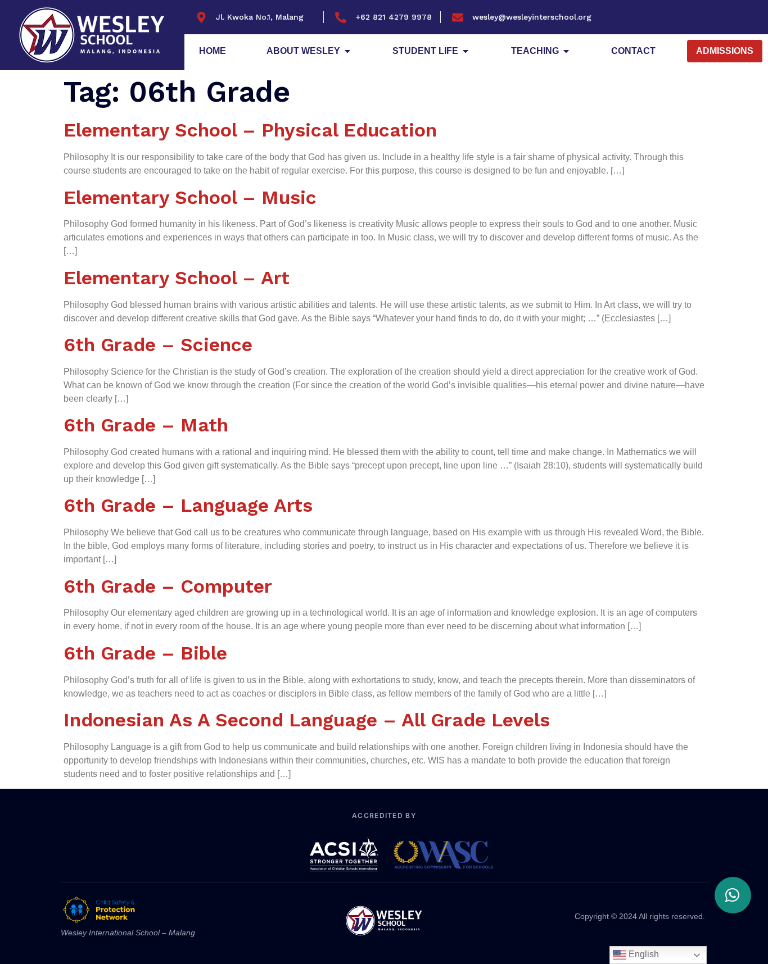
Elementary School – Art (177, 277)
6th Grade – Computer (168, 586)
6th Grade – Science (158, 344)
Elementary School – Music (190, 197)
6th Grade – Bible (145, 653)
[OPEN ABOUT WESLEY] (347, 51)
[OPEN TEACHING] (566, 51)
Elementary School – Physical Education (250, 130)
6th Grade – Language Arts (188, 505)
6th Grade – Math (146, 424)
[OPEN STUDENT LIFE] (465, 51)
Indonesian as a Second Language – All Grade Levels (307, 719)
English (642, 954)
